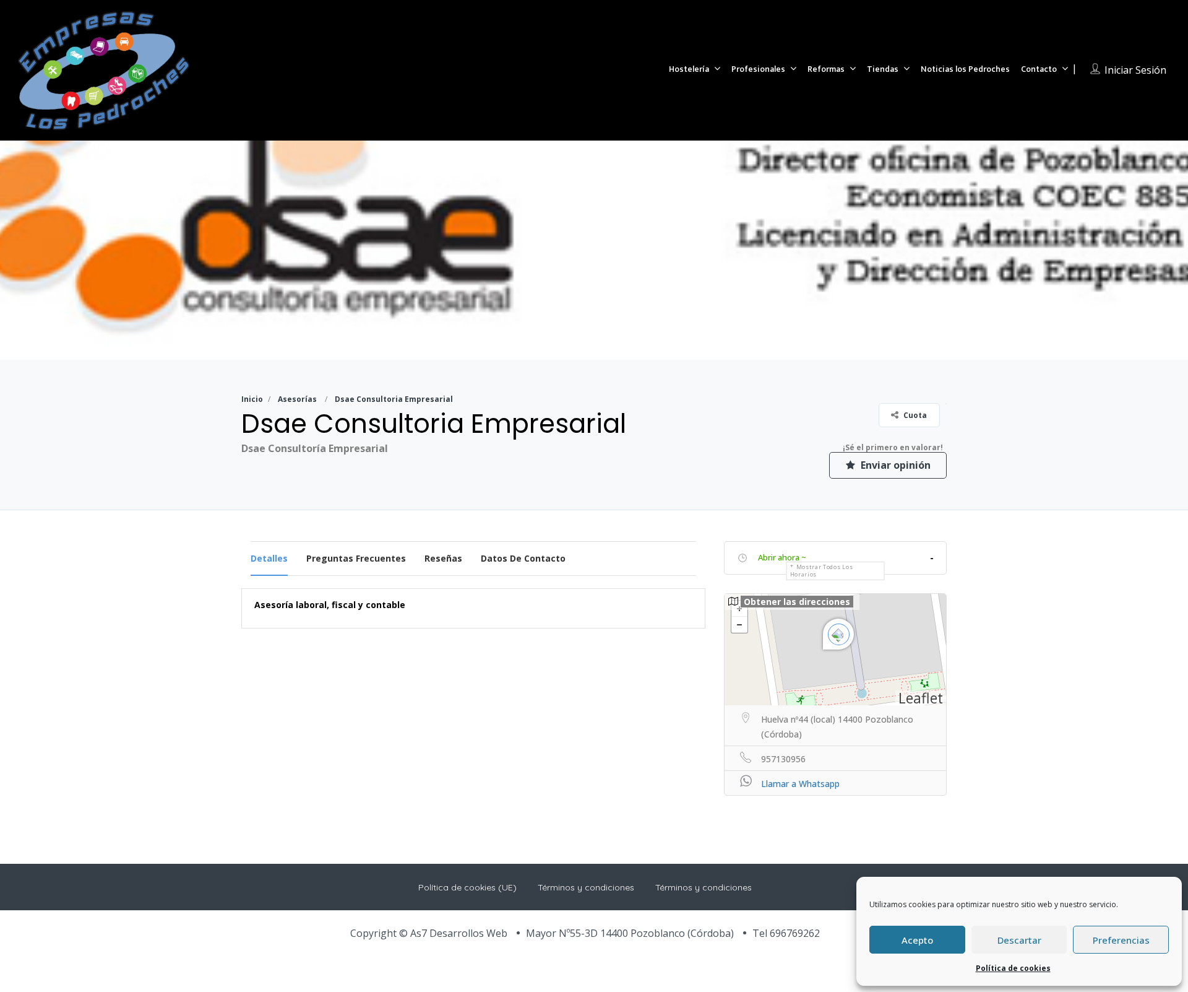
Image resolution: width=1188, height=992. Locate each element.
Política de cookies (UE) (467, 887)
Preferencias (1121, 940)
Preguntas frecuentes (356, 558)
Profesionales (758, 69)
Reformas (826, 69)
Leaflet (920, 698)
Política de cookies (1013, 968)
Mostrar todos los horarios (821, 570)
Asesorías (297, 399)
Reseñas (443, 558)
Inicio (252, 399)
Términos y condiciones (586, 887)
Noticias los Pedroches (965, 69)
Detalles (269, 558)
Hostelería (689, 69)
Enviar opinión (894, 465)
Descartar (1019, 940)
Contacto (1039, 69)
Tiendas (882, 69)
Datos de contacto (523, 558)
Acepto (917, 940)
